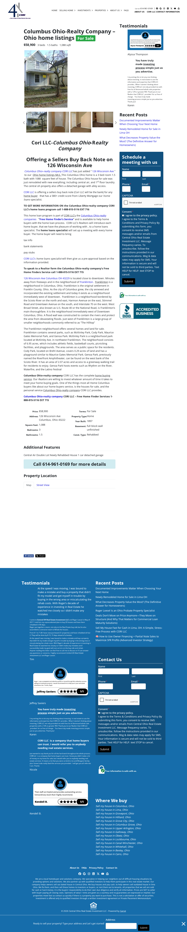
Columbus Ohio (33, 171)
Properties (100, 10)
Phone (126, 184)
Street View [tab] (43, 485)
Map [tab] (28, 485)
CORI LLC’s (30, 258)
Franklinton (86, 282)
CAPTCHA (127, 195)
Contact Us (111, 867)
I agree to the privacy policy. (141, 215)
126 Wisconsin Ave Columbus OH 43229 (47, 278)
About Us (115, 10)
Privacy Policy (96, 867)
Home (54, 10)
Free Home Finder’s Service (56, 219)
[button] (23, 122)
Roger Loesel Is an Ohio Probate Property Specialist (125, 610)
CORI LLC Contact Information (163, 11)
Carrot (123, 911)
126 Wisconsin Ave (103, 171)
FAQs (126, 10)
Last (144, 178)
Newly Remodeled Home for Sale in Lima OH (121, 597)
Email (146, 184)
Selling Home (66, 10)
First (124, 178)
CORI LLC (67, 171)
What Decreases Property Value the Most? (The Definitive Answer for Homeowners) (140, 141)
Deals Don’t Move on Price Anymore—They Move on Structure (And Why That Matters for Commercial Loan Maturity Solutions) (127, 619)
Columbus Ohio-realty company (43, 396)
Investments (84, 10)
